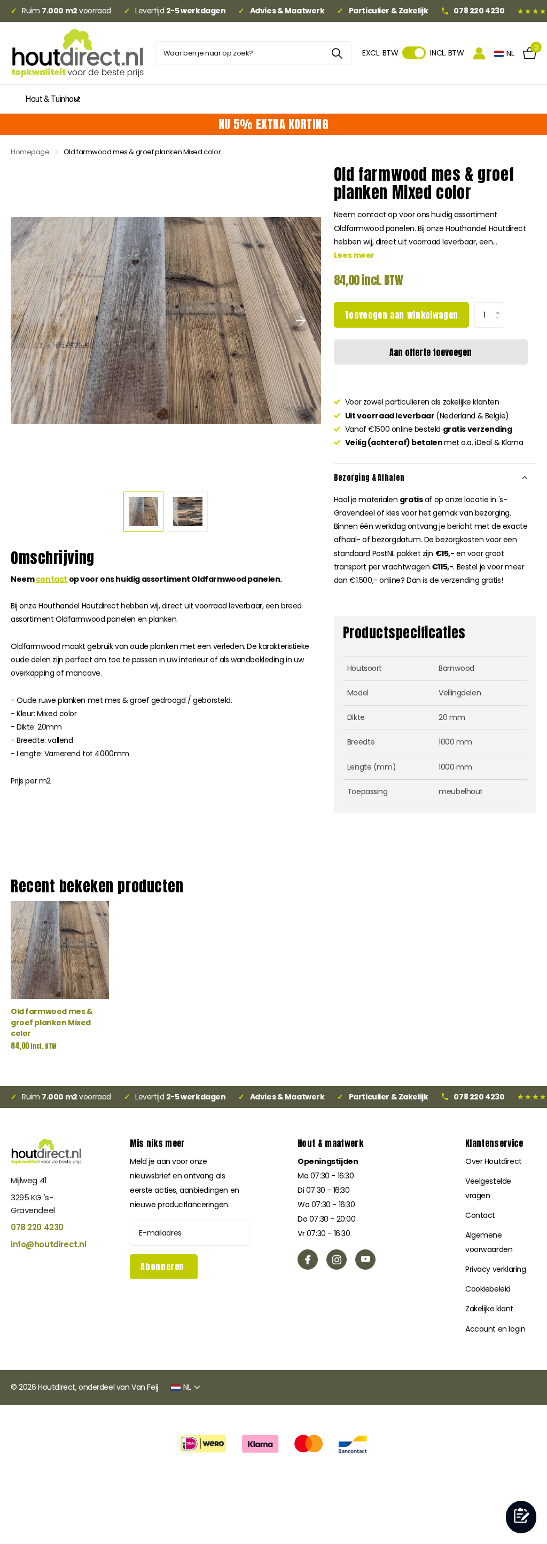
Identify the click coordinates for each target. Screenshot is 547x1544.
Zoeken (336, 53)
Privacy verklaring (495, 1269)
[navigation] (143, 512)
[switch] (414, 52)
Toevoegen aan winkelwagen (401, 314)
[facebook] (308, 1259)
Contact (480, 1215)
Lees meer (354, 255)
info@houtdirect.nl (46, 1244)
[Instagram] (336, 1259)
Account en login (495, 1329)
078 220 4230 (37, 1227)
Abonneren (163, 1266)
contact (51, 579)
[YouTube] (365, 1259)
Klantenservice (494, 1143)
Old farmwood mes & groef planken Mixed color (51, 1022)
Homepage (30, 152)
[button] (500, 306)
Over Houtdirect (493, 1161)
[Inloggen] (479, 53)
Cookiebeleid (488, 1289)
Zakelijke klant (489, 1308)
